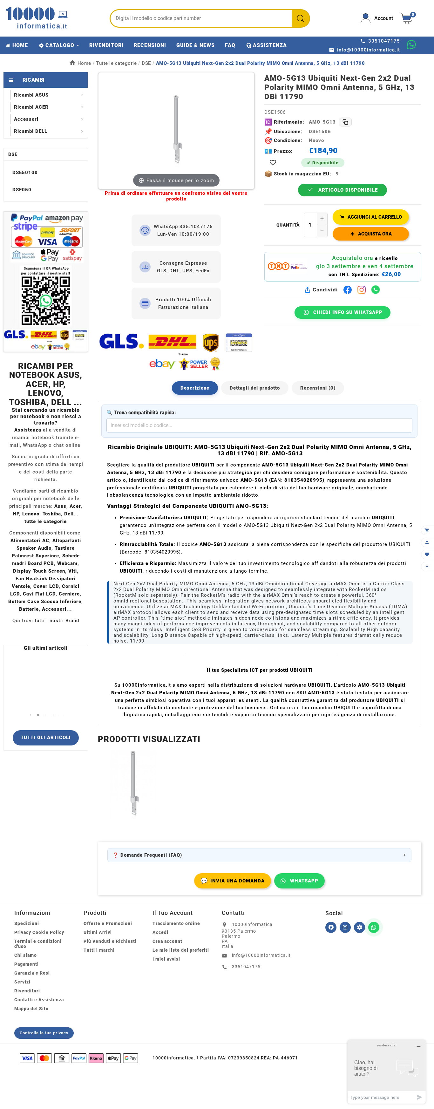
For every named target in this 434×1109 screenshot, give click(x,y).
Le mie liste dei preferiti (181, 950)
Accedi (160, 932)
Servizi (22, 981)
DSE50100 (25, 172)
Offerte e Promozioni (108, 923)
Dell (69, 514)
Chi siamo (25, 955)
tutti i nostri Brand (57, 620)
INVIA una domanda (232, 880)
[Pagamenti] (79, 1058)
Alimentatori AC (29, 540)
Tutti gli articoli (46, 737)
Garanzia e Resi (32, 973)
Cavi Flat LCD (39, 594)
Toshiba (52, 514)
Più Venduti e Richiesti (110, 941)
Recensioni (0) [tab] (318, 388)
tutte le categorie (45, 521)
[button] (30, 714)
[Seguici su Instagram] (345, 927)
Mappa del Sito (31, 1008)
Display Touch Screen (39, 571)
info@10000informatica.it (261, 955)
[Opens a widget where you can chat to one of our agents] (386, 1072)
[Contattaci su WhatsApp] (411, 44)
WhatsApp (304, 881)
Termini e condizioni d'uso (38, 944)
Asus (60, 506)
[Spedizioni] (176, 351)
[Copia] (345, 122)
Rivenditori (27, 990)
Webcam (67, 563)
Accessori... (57, 609)
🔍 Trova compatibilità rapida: (141, 413)
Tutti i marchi (99, 950)
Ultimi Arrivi (98, 932)
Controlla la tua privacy (44, 1033)
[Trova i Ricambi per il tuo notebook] (359, 927)
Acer (75, 506)
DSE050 (21, 190)
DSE (12, 154)
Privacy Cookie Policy (39, 932)
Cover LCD (46, 586)
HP (16, 514)
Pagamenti (26, 964)
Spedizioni (26, 923)
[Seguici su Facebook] (330, 927)
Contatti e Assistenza (39, 999)
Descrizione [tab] (194, 388)
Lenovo (30, 514)
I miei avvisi (166, 959)
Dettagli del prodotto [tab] (255, 388)
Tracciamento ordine (176, 923)
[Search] (300, 18)
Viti (72, 571)
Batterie (29, 609)
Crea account (167, 941)
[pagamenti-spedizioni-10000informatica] (45, 281)
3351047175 (246, 966)
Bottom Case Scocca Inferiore (44, 601)
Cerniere (69, 594)
